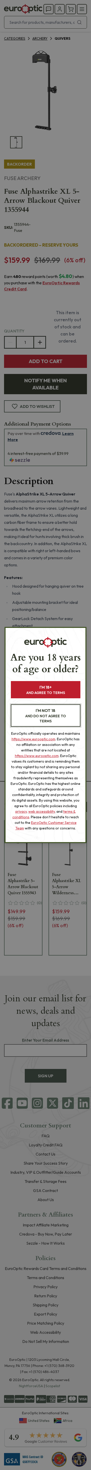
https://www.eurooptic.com (33, 739)
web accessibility (41, 811)
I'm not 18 (45, 715)
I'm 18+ (45, 690)
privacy (21, 811)
